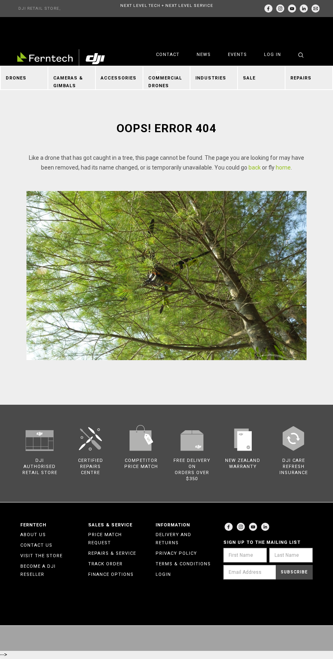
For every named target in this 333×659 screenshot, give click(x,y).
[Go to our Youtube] (253, 527)
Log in (272, 54)
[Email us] (315, 8)
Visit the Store (41, 555)
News (204, 54)
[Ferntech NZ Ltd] (61, 58)
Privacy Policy (176, 553)
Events (237, 54)
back (255, 167)
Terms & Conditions (183, 564)
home (283, 167)
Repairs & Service (112, 553)
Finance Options (111, 574)
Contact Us (36, 545)
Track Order (105, 564)
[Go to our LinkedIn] (304, 8)
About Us (33, 534)
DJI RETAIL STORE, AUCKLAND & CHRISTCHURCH (39, 11)
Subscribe (294, 572)
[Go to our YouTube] (292, 8)
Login (163, 574)
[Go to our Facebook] (268, 8)
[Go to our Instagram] (280, 8)
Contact (167, 54)
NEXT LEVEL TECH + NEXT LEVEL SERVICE (166, 5)
